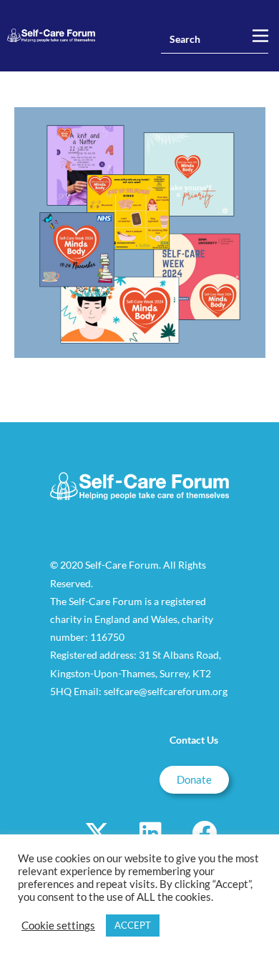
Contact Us (194, 740)
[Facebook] (204, 833)
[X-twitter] (97, 833)
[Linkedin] (150, 833)
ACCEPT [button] (132, 925)
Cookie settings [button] (58, 925)
